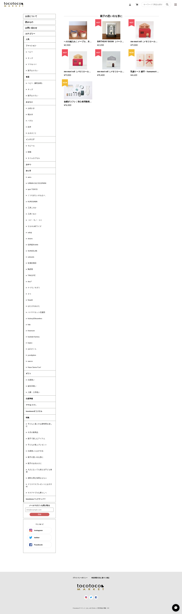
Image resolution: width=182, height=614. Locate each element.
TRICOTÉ (31, 275)
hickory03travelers (35, 318)
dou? (30, 281)
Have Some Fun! (34, 367)
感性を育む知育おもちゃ (37, 478)
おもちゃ (29, 102)
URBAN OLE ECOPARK (37, 183)
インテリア (30, 139)
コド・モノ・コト (35, 220)
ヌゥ (29, 294)
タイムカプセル (34, 158)
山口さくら (32, 349)
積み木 (30, 114)
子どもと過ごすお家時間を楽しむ (39, 425)
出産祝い (31, 380)
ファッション (31, 46)
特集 (27, 418)
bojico (30, 343)
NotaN (30, 300)
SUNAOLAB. (33, 251)
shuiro (30, 239)
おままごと (32, 133)
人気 (27, 39)
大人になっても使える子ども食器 (39, 471)
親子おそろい (33, 70)
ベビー (30, 52)
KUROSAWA (32, 202)
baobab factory (33, 337)
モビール (31, 146)
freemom (31, 331)
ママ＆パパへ (31, 405)
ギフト (28, 373)
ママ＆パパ (32, 64)
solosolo (31, 257)
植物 (29, 152)
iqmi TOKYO (33, 189)
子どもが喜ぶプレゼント (37, 445)
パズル (30, 121)
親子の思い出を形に (35, 457)
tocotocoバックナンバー (36, 499)
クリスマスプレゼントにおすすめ (39, 485)
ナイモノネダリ (34, 288)
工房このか (32, 208)
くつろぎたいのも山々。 (37, 195)
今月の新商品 (33, 432)
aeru (29, 177)
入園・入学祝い (34, 392)
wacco (30, 361)
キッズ (30, 58)
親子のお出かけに (35, 463)
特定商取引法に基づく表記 (100, 578)
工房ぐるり (32, 214)
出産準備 (29, 399)
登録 (39, 514)
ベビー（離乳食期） (35, 83)
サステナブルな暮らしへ (37, 493)
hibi (29, 325)
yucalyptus (32, 355)
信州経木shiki (33, 245)
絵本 (29, 127)
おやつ (28, 164)
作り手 (28, 171)
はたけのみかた (34, 306)
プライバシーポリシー (80, 578)
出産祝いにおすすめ (35, 451)
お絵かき (31, 108)
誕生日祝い (32, 386)
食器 (27, 77)
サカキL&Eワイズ (34, 226)
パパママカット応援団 (36, 312)
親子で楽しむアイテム (36, 438)
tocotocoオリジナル (34, 411)
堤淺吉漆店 (32, 263)
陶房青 (30, 269)
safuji (30, 232)
